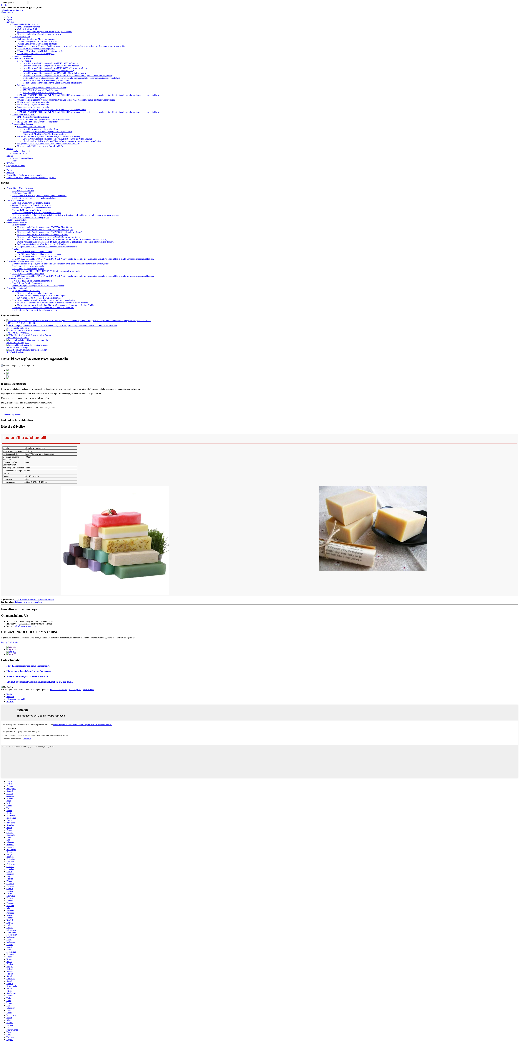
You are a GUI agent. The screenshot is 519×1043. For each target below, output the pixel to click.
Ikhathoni (21, 85)
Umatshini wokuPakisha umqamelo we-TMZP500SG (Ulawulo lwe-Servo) (55, 68)
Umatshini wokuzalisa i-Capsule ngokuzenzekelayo (39, 34)
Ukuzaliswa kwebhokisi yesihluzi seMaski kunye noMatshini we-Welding (48, 136)
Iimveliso (10, 22)
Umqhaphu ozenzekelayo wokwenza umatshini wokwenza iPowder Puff (48, 144)
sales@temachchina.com (25, 626)
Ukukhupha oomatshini (22, 56)
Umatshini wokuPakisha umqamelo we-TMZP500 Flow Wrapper (51, 66)
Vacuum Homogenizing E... (18, 347)
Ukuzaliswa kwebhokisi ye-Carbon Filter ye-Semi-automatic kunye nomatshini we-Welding (62, 141)
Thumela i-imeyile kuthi (11, 414)
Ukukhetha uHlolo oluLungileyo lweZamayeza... (28, 671)
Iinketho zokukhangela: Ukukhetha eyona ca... (27, 676)
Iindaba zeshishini (19, 153)
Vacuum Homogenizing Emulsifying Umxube (36, 41)
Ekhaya (9, 17)
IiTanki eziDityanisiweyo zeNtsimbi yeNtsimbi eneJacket (41, 51)
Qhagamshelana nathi (15, 165)
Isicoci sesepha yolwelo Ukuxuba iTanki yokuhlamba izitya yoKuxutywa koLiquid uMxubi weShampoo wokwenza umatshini (71, 46)
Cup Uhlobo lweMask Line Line (31, 126)
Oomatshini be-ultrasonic (22, 124)
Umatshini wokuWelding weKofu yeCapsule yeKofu (40, 146)
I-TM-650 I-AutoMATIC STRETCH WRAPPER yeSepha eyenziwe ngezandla (51, 109)
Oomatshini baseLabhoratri (23, 114)
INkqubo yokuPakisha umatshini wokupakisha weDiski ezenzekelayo (52, 83)
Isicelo (14, 161)
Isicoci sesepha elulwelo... (17, 328)
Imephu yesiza (75, 689)
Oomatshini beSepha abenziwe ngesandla (24, 175)
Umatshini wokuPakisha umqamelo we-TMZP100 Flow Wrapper (51, 63)
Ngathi (9, 19)
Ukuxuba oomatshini (21, 36)
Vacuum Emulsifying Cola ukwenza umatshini (37, 44)
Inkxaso (9, 156)
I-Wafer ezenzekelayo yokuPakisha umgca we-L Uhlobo (47, 80)
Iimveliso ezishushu (58, 689)
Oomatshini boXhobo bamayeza (25, 24)
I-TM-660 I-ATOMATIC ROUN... (21, 323)
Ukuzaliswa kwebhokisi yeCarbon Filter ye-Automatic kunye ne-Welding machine (58, 139)
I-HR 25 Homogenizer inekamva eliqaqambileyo (28, 666)
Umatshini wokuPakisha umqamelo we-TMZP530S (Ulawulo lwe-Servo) (54, 73)
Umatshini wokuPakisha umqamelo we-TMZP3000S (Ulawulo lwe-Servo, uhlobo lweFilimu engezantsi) (67, 75)
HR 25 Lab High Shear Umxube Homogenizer (37, 122)
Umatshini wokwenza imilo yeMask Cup (40, 129)
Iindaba (9, 148)
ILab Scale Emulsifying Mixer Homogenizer (36, 39)
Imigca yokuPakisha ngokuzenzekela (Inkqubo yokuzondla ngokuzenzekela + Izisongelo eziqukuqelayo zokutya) (71, 78)
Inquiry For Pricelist (9, 642)
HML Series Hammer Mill (28, 27)
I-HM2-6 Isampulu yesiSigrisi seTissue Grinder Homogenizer (43, 119)
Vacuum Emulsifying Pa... (17, 342)
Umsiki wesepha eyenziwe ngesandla (33, 102)
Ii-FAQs (10, 163)
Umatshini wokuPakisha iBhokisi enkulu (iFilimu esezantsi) (48, 70)
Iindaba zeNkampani (21, 151)
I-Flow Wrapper (24, 61)
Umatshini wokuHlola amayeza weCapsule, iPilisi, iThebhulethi (44, 31)
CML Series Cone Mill (27, 29)
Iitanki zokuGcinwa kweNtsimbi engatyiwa (35, 53)
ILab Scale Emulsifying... (17, 352)
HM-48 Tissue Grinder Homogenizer (33, 117)
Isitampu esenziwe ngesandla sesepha (33, 107)
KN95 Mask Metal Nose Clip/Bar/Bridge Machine (44, 134)
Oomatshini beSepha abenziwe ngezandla (29, 97)
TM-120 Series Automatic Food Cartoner (40, 90)
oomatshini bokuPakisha (22, 58)
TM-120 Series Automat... (17, 333)
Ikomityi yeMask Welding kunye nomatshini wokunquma (47, 131)
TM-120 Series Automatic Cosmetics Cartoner (42, 92)
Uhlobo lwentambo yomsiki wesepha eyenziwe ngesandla (31, 177)
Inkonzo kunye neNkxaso (23, 158)
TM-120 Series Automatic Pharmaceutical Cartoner (44, 87)
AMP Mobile (88, 689)
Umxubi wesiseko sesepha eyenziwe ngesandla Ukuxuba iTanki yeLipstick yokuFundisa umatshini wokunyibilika (66, 100)
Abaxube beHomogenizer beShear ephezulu (36, 49)
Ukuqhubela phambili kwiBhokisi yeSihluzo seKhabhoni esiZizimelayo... (39, 682)
